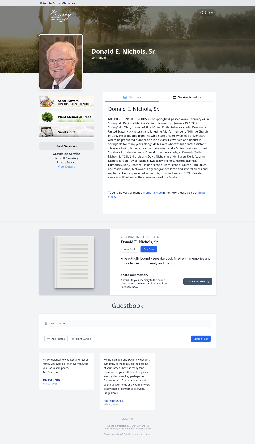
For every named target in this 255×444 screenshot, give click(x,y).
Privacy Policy (117, 428)
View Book (129, 249)
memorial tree (152, 192)
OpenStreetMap (131, 434)
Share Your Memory (197, 281)
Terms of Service (137, 428)
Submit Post (201, 338)
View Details (66, 166)
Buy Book (148, 249)
